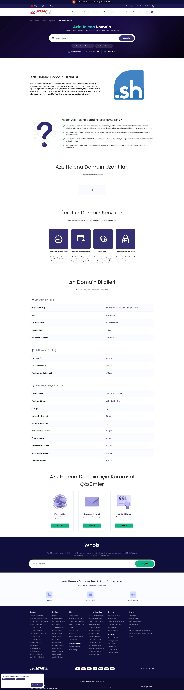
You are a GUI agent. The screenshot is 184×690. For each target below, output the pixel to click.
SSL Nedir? (111, 644)
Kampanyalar (130, 6)
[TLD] (152, 12)
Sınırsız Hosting (57, 636)
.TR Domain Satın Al (95, 651)
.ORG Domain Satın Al (96, 621)
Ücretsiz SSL (112, 647)
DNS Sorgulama (35, 648)
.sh (92, 190)
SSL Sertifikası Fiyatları (76, 636)
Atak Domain (34, 21)
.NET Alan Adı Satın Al (95, 619)
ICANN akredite (93, 687)
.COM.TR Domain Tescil (96, 648)
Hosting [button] (95, 12)
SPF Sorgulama (113, 627)
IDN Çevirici (34, 645)
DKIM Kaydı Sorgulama (115, 624)
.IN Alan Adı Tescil (94, 636)
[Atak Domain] (41, 11)
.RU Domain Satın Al (95, 654)
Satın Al (60, 525)
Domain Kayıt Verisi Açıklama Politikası (141, 633)
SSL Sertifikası (73, 616)
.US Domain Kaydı (94, 630)
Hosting (54, 616)
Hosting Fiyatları (57, 657)
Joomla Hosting (57, 651)
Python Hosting (57, 654)
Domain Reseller (74, 647)
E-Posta (127, 12)
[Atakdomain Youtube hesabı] (153, 668)
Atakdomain (88, 681)
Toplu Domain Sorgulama (84, 46)
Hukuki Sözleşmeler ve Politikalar (139, 630)
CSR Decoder (73, 639)
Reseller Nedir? (113, 653)
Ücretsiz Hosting (57, 630)
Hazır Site (119, 12)
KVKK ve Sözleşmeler (9, 679)
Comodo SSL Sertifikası (76, 621)
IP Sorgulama (34, 651)
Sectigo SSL (72, 633)
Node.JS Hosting (57, 642)
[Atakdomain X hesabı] (144, 668)
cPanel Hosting (57, 633)
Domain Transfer (105, 46)
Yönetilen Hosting (58, 627)
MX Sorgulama (113, 630)
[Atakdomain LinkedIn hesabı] (149, 668)
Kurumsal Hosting (58, 619)
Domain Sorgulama (48, 21)
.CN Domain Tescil (95, 639)
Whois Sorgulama (36, 654)
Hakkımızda (132, 616)
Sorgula (126, 38)
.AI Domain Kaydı (94, 624)
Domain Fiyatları (35, 636)
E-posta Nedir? (113, 650)
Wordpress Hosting (107, 12)
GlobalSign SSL (73, 630)
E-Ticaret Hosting (58, 645)
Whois (141, 12)
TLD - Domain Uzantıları (38, 624)
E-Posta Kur (112, 619)
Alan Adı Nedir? (113, 638)
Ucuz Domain (85, 12)
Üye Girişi (139, 6)
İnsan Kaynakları (134, 619)
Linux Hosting (56, 639)
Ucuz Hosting (56, 624)
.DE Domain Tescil (94, 633)
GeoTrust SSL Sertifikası (76, 624)
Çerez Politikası (20, 679)
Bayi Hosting (73, 650)
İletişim (131, 636)
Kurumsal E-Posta (114, 616)
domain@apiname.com (51, 688)
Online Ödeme (133, 624)
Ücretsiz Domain (35, 642)
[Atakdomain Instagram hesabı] (146, 668)
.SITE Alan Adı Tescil (95, 645)
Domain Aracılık (35, 639)
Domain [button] (74, 12)
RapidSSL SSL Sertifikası (76, 619)
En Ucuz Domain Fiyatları (38, 633)
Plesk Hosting (56, 648)
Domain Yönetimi (36, 630)
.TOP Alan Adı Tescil (95, 642)
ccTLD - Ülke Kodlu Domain (39, 621)
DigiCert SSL (73, 627)
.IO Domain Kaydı (94, 627)
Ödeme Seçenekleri (135, 621)
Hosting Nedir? (113, 641)
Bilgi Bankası (44, 6)
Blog (51, 6)
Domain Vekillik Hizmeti (37, 657)
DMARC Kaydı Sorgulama (116, 621)
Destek (147, 6)
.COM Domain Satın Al (96, 616)
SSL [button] (134, 12)
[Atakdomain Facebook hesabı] (141, 668)
